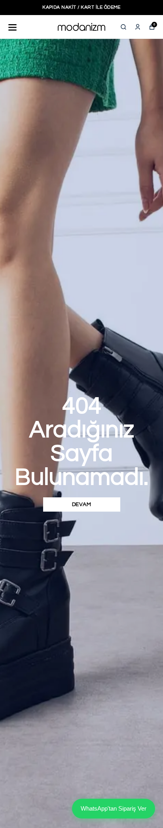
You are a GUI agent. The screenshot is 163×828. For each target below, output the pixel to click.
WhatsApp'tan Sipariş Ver (113, 808)
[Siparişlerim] (138, 27)
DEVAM (81, 504)
